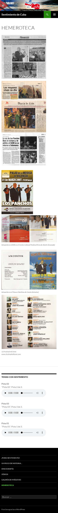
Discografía (7, 469)
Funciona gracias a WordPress (13, 509)
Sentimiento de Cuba (13, 14)
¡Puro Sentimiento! (10, 458)
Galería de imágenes (11, 480)
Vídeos (4, 474)
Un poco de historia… (11, 463)
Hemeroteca (7, 485)
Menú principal (54, 14)
